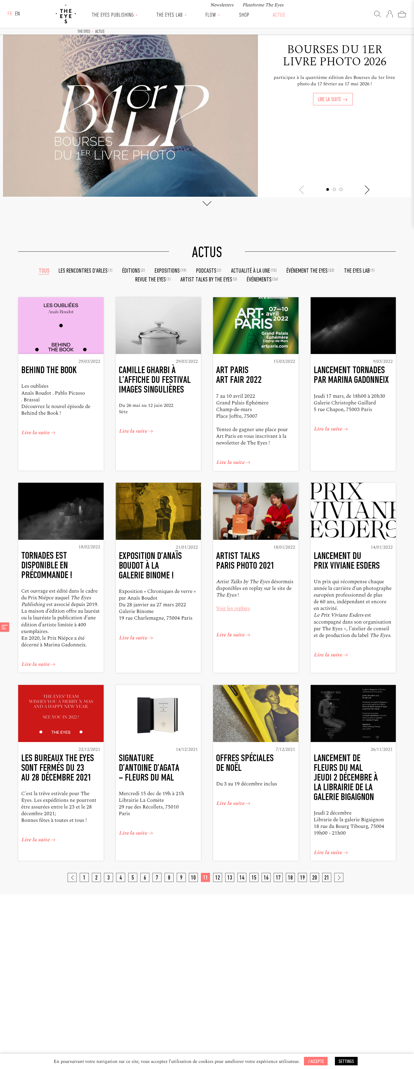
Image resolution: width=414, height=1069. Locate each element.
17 (278, 878)
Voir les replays (233, 608)
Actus (279, 15)
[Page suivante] (339, 877)
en (17, 14)
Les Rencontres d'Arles (85, 271)
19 (302, 878)
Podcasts (208, 271)
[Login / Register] (389, 14)
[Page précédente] (72, 877)
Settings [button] (346, 1061)
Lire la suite (330, 100)
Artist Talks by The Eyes (208, 280)
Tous (44, 271)
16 (266, 878)
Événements (262, 280)
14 (241, 878)
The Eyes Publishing (113, 15)
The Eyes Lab (169, 15)
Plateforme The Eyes (262, 5)
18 (290, 878)
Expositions (170, 271)
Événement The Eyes (310, 271)
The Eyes (65, 14)
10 (193, 878)
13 (229, 878)
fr (10, 14)
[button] (327, 189)
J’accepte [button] (316, 1061)
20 (314, 878)
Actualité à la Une (254, 271)
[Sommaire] (4, 627)
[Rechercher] (377, 14)
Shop (244, 15)
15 (254, 878)
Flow (210, 15)
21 (326, 878)
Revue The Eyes (153, 280)
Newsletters (221, 5)
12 (217, 878)
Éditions (133, 271)
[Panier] (401, 14)
